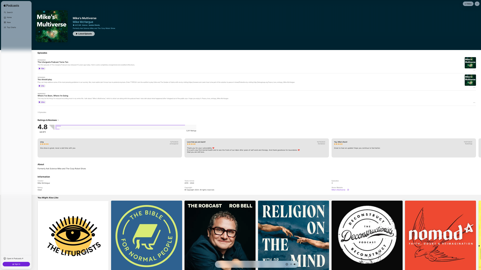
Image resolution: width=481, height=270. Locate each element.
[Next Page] (478, 148)
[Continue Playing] (290, 264)
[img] (11, 5)
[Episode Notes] (286, 264)
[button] (16, 12)
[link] (48, 120)
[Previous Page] (35, 148)
